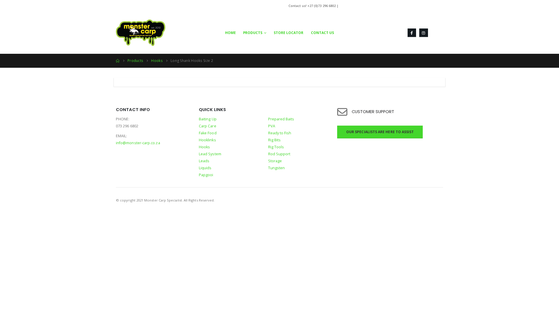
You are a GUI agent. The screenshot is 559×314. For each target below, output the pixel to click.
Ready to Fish (279, 133)
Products (253, 32)
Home (230, 32)
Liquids (205, 167)
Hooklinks (207, 140)
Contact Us (322, 32)
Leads (204, 160)
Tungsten (276, 167)
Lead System (210, 153)
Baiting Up (208, 119)
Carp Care (207, 126)
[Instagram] (423, 32)
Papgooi (206, 174)
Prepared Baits (281, 119)
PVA (271, 126)
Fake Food (208, 133)
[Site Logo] (140, 32)
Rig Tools (276, 146)
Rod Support (279, 153)
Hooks (204, 146)
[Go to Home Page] (117, 60)
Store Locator (289, 32)
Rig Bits (274, 140)
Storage (275, 160)
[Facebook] (412, 32)
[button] (438, 33)
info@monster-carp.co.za (360, 5)
